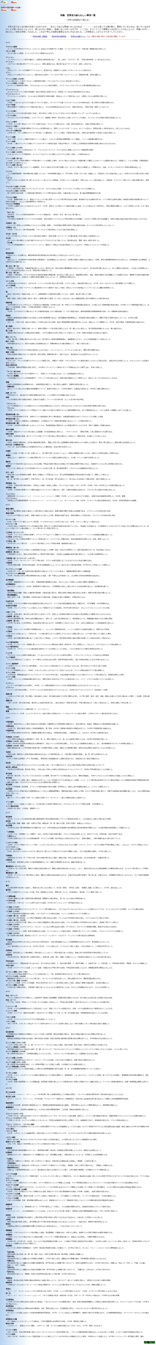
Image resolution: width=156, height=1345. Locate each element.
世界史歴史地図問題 (59, 36)
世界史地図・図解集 (40, 36)
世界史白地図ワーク (78, 36)
